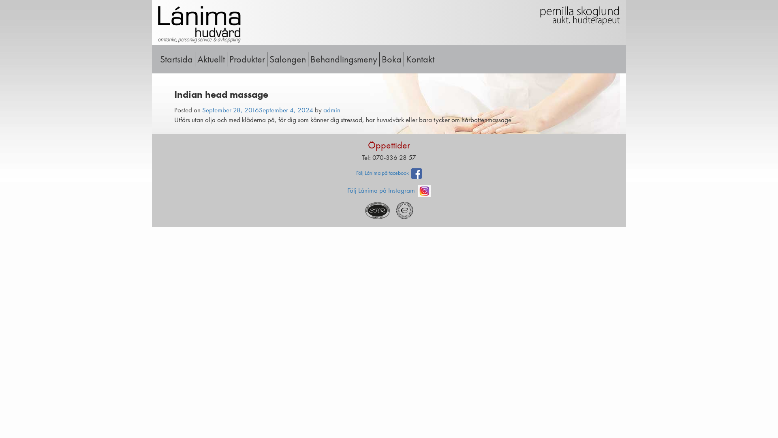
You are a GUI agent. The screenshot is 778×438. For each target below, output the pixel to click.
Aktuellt (211, 59)
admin (331, 109)
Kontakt (420, 59)
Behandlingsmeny (343, 59)
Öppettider (389, 145)
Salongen (287, 59)
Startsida (176, 59)
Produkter (247, 59)
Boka (392, 59)
